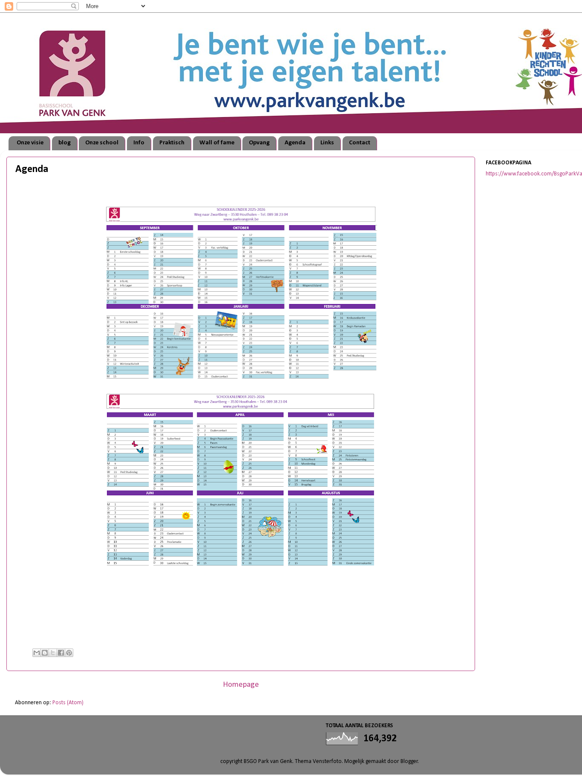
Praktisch (171, 143)
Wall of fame (216, 143)
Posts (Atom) (68, 703)
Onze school (101, 143)
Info (138, 143)
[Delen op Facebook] (61, 652)
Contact (359, 143)
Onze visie (30, 143)
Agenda (295, 143)
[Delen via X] (53, 652)
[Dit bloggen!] (44, 652)
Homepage (241, 685)
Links (327, 143)
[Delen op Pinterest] (69, 652)
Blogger (409, 761)
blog (64, 143)
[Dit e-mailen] (36, 652)
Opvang (259, 143)
